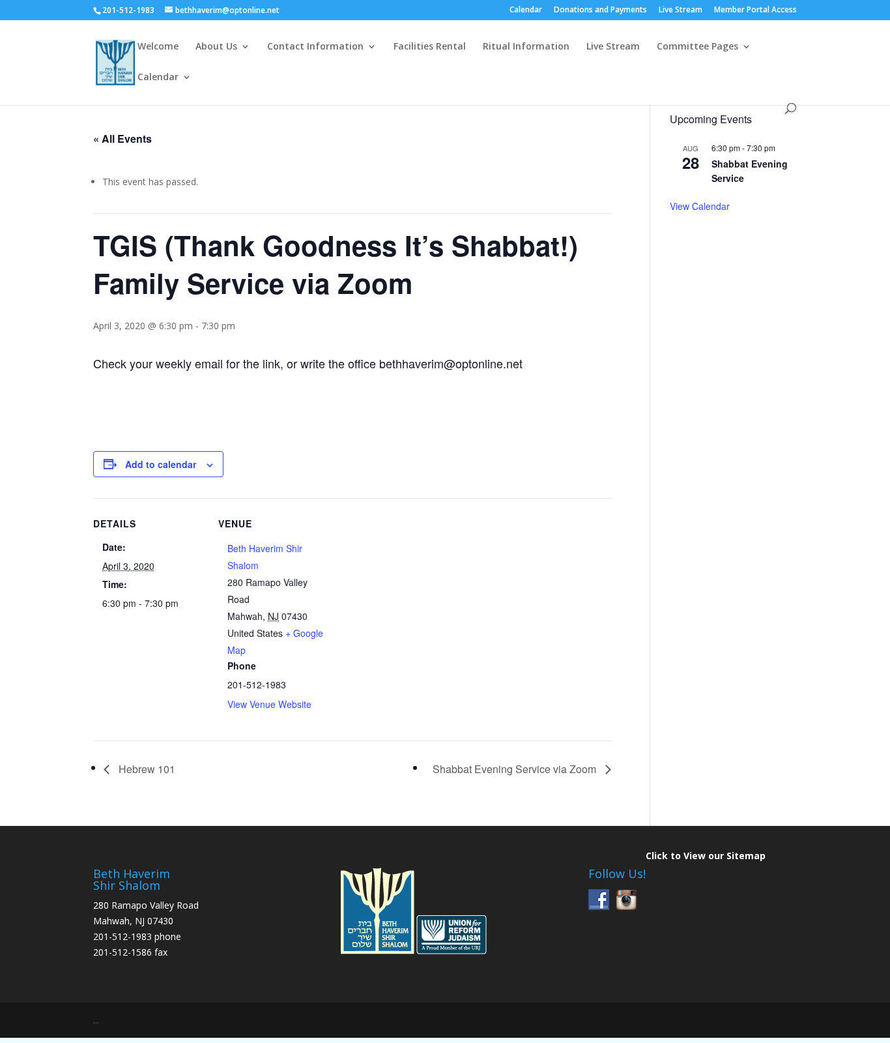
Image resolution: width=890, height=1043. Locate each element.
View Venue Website (269, 704)
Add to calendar (160, 464)
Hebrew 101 (145, 768)
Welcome (158, 47)
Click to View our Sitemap (706, 855)
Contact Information (315, 47)
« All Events (122, 138)
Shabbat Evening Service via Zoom (516, 768)
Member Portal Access (755, 10)
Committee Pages (697, 47)
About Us (216, 47)
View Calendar (700, 206)
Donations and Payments (600, 10)
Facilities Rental (430, 47)
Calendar (526, 10)
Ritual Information (526, 47)
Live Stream (680, 10)
